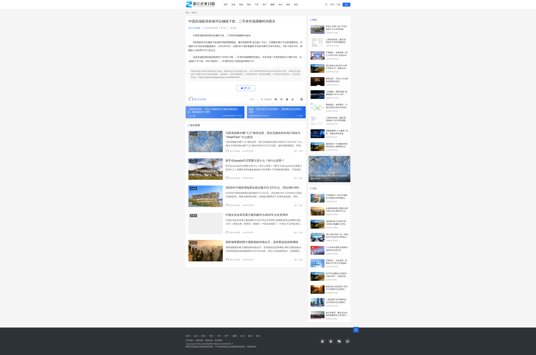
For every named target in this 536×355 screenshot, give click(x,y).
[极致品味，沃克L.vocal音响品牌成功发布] (318, 81)
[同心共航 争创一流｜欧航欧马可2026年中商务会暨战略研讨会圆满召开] (318, 237)
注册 (338, 4)
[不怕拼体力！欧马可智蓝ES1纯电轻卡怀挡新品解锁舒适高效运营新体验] (318, 198)
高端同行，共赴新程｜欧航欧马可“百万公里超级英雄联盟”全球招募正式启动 (337, 263)
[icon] (322, 341)
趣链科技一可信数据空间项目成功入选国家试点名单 (336, 146)
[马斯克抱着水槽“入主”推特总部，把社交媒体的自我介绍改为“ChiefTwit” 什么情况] (205, 141)
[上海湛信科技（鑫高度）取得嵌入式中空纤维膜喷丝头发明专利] (318, 120)
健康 (272, 4)
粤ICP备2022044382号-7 (221, 344)
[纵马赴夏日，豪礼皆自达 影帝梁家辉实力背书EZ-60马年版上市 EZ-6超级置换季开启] (318, 315)
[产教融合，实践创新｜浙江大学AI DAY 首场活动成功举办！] (318, 55)
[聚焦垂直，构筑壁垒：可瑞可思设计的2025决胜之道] (318, 107)
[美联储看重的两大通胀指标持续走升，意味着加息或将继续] (205, 250)
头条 (233, 4)
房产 (265, 4)
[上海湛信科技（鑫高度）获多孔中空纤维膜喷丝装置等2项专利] (318, 42)
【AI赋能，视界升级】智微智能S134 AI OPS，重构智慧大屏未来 (336, 94)
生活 (280, 4)
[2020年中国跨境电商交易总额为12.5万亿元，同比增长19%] (205, 196)
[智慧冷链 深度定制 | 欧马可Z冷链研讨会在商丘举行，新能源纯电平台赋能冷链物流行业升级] (318, 289)
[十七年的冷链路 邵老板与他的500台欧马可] (318, 250)
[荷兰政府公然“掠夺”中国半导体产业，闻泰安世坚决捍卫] (318, 68)
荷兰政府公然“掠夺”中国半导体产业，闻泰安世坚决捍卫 (336, 68)
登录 (332, 4)
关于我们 (189, 340)
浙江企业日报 (194, 28)
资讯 (296, 4)
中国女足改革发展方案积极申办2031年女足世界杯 (257, 214)
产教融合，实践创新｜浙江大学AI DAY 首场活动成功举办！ (337, 55)
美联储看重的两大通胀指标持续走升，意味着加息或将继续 (262, 242)
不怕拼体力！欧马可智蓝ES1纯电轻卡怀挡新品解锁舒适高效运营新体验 (336, 198)
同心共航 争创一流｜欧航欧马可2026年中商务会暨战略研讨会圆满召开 (337, 237)
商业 (249, 4)
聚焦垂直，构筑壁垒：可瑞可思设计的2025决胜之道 (337, 107)
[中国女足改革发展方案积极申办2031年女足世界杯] (205, 223)
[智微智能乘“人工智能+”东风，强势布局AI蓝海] (318, 133)
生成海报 (267, 99)
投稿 (346, 4)
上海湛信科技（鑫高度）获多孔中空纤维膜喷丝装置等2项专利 (336, 42)
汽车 (257, 4)
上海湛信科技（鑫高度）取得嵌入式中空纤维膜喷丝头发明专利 (336, 120)
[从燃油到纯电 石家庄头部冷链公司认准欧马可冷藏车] (318, 211)
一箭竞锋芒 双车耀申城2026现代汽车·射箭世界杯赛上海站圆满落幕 (336, 302)
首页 (226, 4)
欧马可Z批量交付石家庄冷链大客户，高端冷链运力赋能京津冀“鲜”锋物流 (336, 276)
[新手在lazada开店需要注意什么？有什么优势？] (205, 169)
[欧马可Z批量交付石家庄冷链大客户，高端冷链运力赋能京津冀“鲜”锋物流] (318, 276)
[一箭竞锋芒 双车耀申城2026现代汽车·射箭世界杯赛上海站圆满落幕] (318, 302)
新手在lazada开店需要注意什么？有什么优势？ (255, 160)
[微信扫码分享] (275, 99)
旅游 (288, 4)
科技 (241, 4)
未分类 (233, 28)
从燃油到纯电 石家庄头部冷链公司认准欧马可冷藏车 (337, 211)
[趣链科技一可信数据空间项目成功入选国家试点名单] (318, 146)
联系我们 (219, 340)
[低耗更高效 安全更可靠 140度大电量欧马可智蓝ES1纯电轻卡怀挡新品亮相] (318, 224)
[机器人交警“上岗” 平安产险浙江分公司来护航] (318, 29)
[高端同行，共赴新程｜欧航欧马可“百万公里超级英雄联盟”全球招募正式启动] (318, 263)
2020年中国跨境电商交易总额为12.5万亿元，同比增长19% (262, 187)
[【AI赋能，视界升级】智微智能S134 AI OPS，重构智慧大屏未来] (318, 94)
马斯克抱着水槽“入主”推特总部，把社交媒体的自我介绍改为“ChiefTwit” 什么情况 (263, 135)
